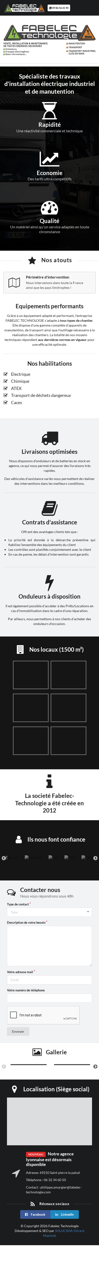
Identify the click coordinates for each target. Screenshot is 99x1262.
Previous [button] (3, 858)
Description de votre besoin (26, 922)
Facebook (37, 1214)
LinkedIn (67, 1214)
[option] (11, 857)
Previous (3, 1066)
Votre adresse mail (20, 972)
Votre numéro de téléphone (26, 990)
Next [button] (95, 858)
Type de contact (18, 904)
